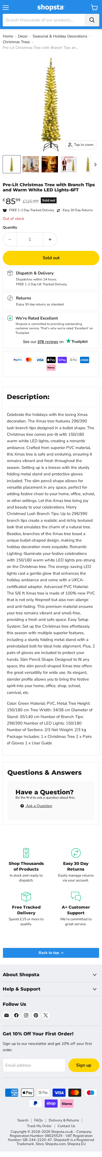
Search (22, 1120)
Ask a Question (38, 805)
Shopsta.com (55, 1144)
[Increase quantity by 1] (50, 239)
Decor (23, 36)
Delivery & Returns (64, 1120)
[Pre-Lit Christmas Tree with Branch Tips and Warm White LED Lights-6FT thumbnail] (11, 164)
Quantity (10, 228)
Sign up (83, 1065)
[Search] (92, 20)
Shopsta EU (76, 1144)
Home (8, 36)
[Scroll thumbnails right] (94, 164)
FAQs (38, 1120)
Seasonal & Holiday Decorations (60, 36)
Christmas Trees (16, 42)
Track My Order (39, 1126)
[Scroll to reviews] (51, 196)
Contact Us (66, 1126)
